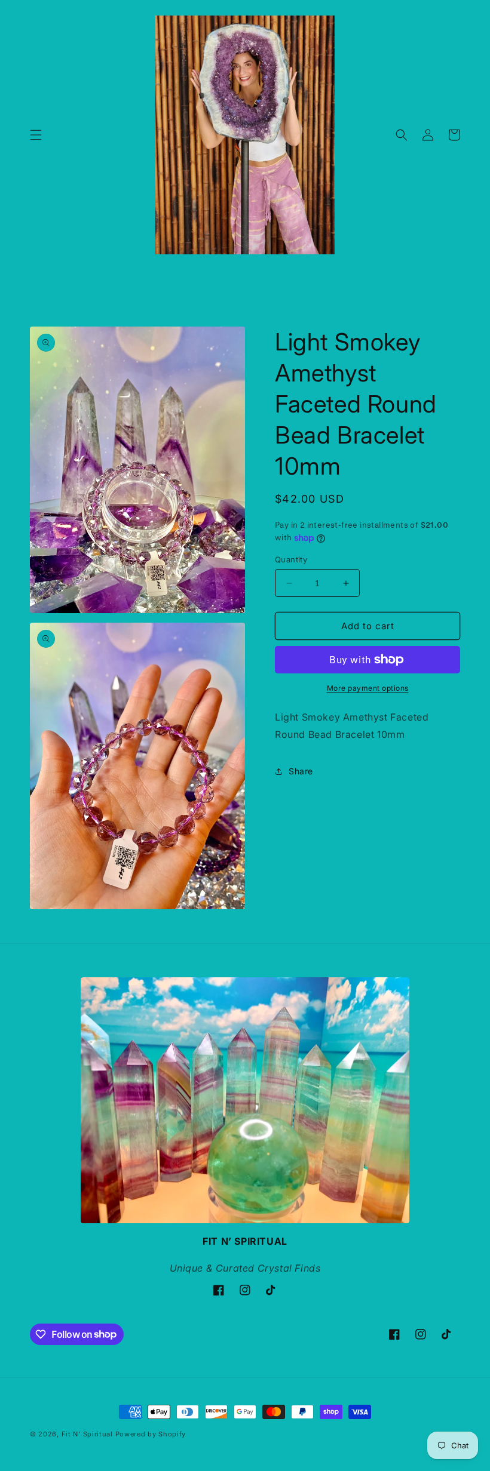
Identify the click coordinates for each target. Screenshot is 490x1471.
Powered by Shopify (150, 1434)
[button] (36, 135)
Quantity (291, 559)
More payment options (368, 688)
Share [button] (301, 771)
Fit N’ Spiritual (87, 1434)
